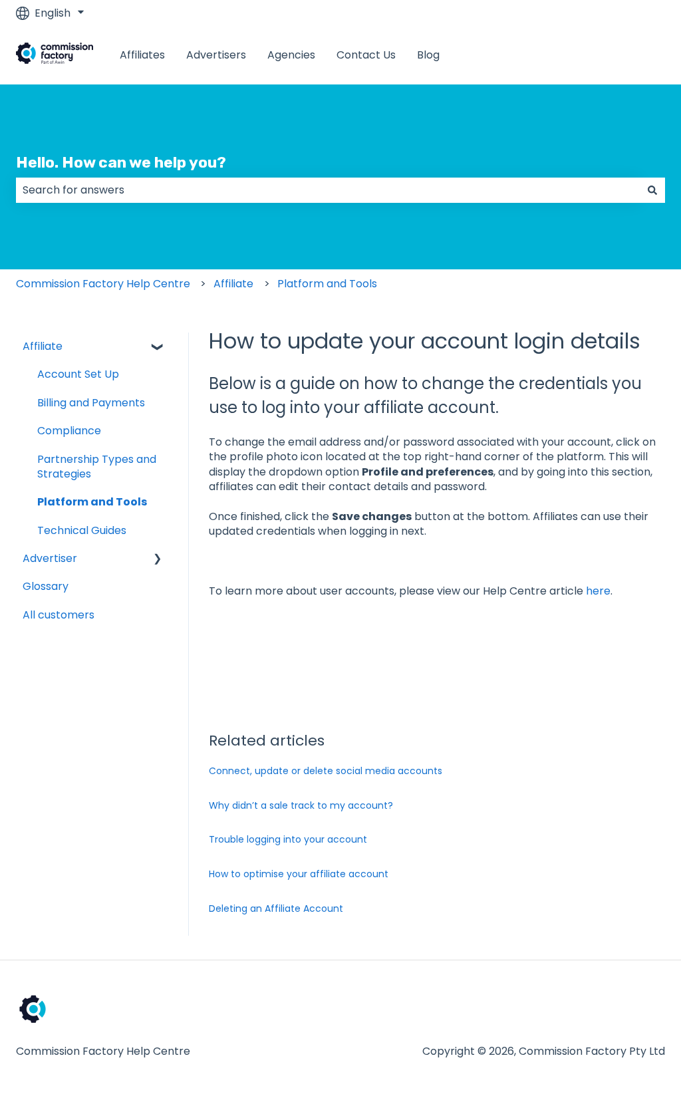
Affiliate (233, 283)
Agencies (291, 55)
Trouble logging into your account (288, 839)
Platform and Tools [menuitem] (92, 501)
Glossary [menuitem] (45, 586)
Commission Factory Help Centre (103, 283)
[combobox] (328, 190)
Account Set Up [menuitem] (78, 374)
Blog (428, 55)
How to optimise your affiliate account (298, 874)
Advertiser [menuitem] (50, 558)
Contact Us (366, 55)
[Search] (652, 190)
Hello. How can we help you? (121, 162)
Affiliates (142, 55)
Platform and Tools (327, 283)
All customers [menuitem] (58, 614)
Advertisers (216, 55)
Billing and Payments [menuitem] (91, 402)
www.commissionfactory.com (574, 55)
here (598, 591)
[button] (157, 347)
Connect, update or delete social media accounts (325, 770)
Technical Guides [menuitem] (81, 530)
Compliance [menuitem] (69, 430)
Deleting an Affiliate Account (276, 908)
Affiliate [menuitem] (43, 346)
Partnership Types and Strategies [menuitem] (96, 467)
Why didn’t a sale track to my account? (301, 805)
